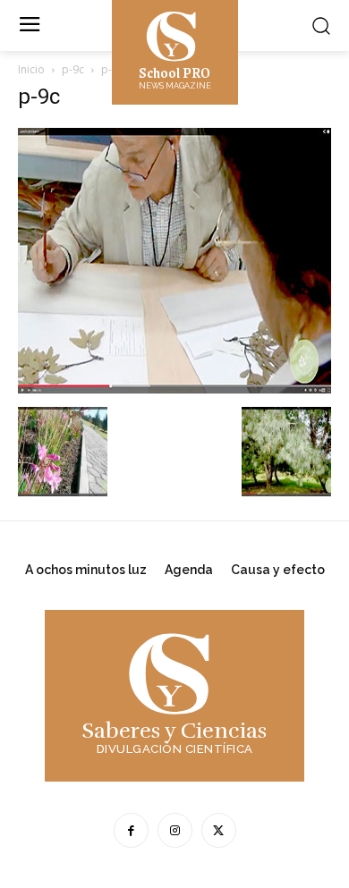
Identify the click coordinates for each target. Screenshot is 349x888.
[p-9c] (174, 388)
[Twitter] (218, 830)
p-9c (73, 69)
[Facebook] (131, 830)
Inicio (31, 69)
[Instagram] (174, 830)
